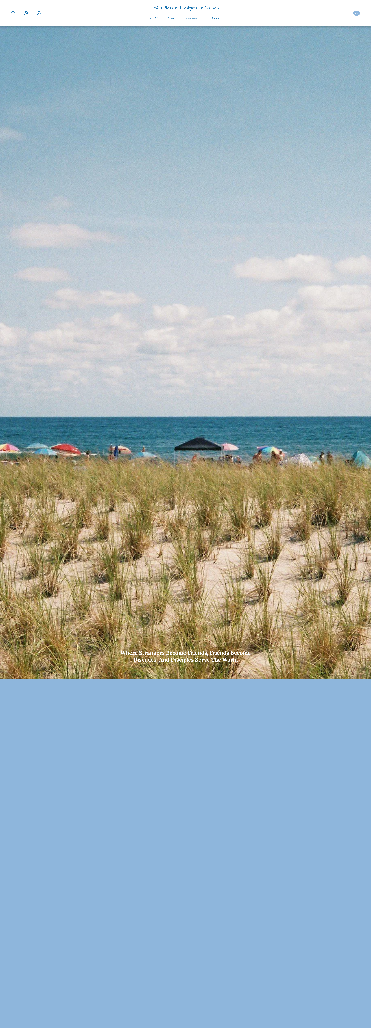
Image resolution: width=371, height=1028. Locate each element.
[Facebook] (13, 13)
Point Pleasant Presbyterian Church (185, 8)
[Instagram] (26, 13)
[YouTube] (39, 13)
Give (356, 13)
